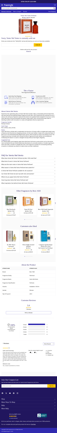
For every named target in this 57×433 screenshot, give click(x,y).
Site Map (33, 424)
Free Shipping (52, 11)
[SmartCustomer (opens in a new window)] (13, 418)
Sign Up (51, 385)
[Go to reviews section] (27, 36)
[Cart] (55, 5)
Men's (17, 11)
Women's (6, 11)
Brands (25, 11)
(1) (31, 36)
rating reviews (15, 414)
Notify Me (38, 44)
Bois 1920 (26, 17)
